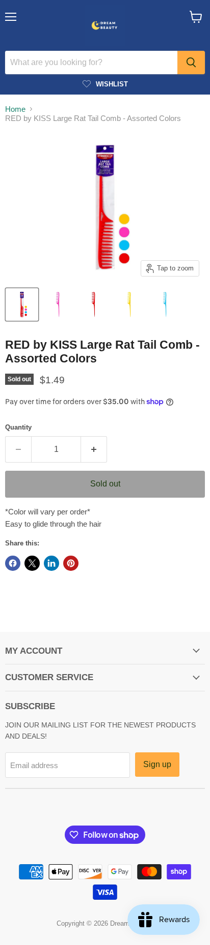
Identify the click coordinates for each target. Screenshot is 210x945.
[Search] (191, 62)
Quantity (18, 427)
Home (15, 109)
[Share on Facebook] (12, 563)
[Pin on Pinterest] (70, 563)
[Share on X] (32, 563)
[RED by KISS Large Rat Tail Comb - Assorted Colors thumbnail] (22, 304)
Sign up (157, 764)
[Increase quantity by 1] (94, 449)
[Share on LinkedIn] (51, 563)
